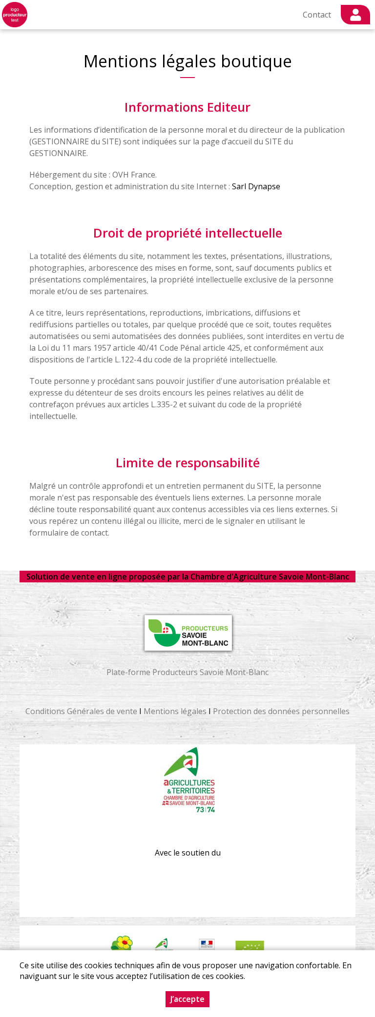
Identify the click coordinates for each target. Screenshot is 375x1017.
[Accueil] (14, 14)
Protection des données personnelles (281, 711)
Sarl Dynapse (256, 186)
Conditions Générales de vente (81, 711)
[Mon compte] (355, 14)
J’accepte (187, 999)
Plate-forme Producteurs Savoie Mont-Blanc (187, 672)
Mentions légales (175, 711)
